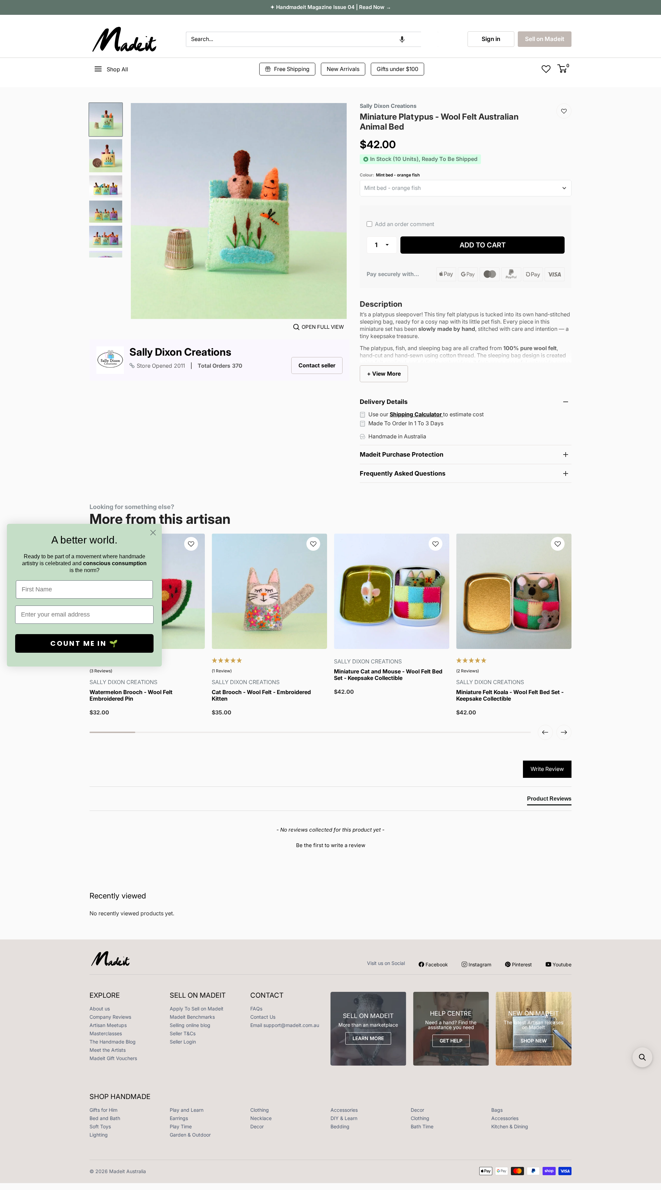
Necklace (261, 1118)
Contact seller (316, 365)
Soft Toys (100, 1126)
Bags (497, 1110)
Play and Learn (186, 1110)
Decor (417, 1110)
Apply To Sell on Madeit (196, 1008)
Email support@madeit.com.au (284, 1025)
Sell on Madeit (544, 38)
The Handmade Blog (113, 1042)
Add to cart (483, 245)
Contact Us (262, 1017)
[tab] (549, 800)
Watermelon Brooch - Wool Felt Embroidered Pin (131, 695)
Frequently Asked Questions (402, 473)
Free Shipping (291, 68)
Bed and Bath (105, 1118)
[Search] (429, 39)
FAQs (256, 1008)
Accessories (344, 1110)
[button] (402, 39)
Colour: (390, 175)
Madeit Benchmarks (192, 1017)
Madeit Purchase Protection (401, 454)
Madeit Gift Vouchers (113, 1058)
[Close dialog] (153, 533)
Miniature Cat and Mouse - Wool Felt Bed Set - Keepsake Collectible (388, 674)
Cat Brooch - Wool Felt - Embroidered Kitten (261, 695)
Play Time (181, 1126)
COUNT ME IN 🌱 (84, 643)
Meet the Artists (108, 1050)
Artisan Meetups (108, 1025)
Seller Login (183, 1042)
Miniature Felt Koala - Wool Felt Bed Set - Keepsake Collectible (510, 695)
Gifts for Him (103, 1110)
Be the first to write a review (330, 845)
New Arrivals (343, 68)
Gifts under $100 (397, 68)
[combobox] (303, 39)
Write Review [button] (547, 768)
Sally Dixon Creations (180, 352)
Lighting (99, 1135)
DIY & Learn (343, 1118)
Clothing (259, 1110)
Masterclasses (106, 1033)
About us (100, 1008)
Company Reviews (110, 1017)
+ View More (384, 373)
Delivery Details (384, 401)
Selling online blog (190, 1025)
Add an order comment (404, 224)
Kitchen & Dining (509, 1126)
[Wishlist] (563, 111)
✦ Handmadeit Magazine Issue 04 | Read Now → (330, 7)
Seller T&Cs (183, 1033)
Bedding (339, 1126)
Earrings (179, 1118)
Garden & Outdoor (190, 1135)
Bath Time (422, 1126)
